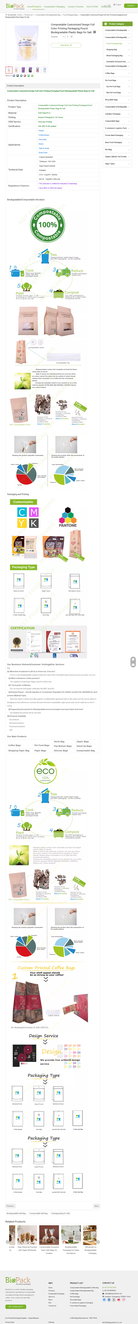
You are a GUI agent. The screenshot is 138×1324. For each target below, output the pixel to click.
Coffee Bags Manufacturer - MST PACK (83, 1318)
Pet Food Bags (110, 80)
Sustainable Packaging (56, 1294)
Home (50, 1288)
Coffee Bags (109, 73)
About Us (52, 1297)
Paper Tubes (110, 164)
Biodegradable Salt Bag (16, 1213)
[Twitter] (114, 1300)
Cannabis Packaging (112, 114)
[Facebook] (104, 1300)
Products (52, 1291)
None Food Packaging (113, 142)
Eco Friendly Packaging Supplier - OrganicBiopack (22, 1318)
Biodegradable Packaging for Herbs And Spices (42, 1250)
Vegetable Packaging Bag (116, 62)
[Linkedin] (109, 1300)
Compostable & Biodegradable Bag (118, 37)
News (50, 1300)
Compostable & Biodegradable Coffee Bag (118, 30)
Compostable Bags (112, 121)
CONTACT (131, 6)
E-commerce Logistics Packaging (118, 128)
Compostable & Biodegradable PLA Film (118, 66)
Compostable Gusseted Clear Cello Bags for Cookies (20, 1250)
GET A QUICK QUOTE (16, 1307)
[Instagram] (123, 1300)
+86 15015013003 (110, 1287)
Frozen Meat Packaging (114, 135)
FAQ (50, 1303)
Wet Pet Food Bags (113, 93)
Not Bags (108, 150)
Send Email (64, 45)
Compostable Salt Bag (39, 1213)
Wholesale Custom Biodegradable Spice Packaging (64, 1250)
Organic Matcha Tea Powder (116, 157)
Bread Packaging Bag (114, 56)
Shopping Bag (111, 50)
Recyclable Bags (111, 100)
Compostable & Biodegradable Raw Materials (118, 107)
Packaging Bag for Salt (60, 1213)
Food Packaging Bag (114, 43)
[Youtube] (118, 1300)
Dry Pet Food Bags (113, 87)
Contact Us (52, 1306)
